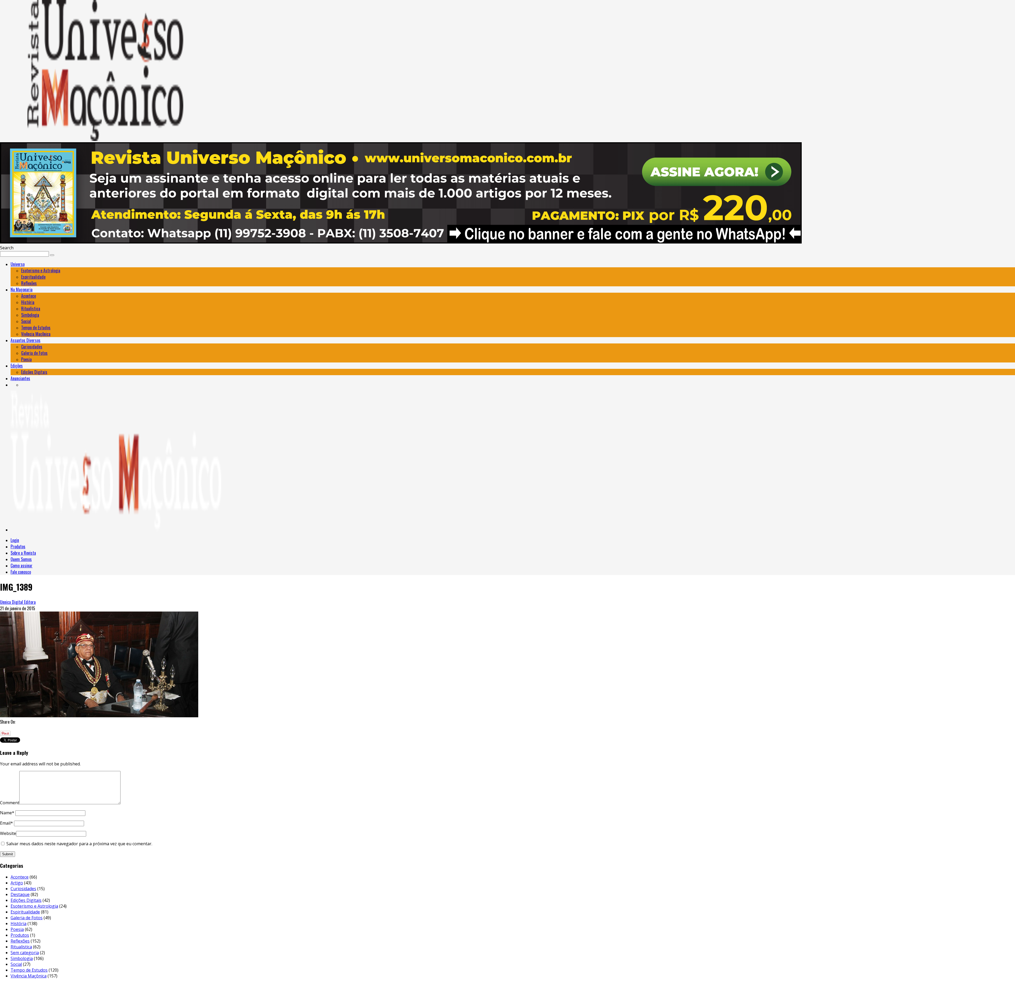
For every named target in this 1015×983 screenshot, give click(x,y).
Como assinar (22, 565)
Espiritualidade (33, 277)
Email (6, 823)
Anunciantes (20, 378)
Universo (18, 264)
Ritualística (30, 308)
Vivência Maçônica (35, 334)
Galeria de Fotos (34, 353)
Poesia (26, 359)
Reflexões (29, 283)
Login (15, 540)
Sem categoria (25, 953)
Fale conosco (21, 572)
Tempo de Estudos (35, 327)
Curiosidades (31, 346)
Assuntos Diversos (25, 340)
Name (7, 813)
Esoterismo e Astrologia (40, 270)
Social (26, 321)
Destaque (20, 894)
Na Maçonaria (22, 289)
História (27, 302)
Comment (9, 803)
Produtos (18, 546)
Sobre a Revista (23, 553)
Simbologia (30, 315)
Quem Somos (21, 559)
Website (8, 833)
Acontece (28, 296)
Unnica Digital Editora (18, 602)
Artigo (17, 883)
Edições (17, 365)
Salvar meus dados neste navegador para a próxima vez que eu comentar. (79, 844)
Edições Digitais (34, 372)
